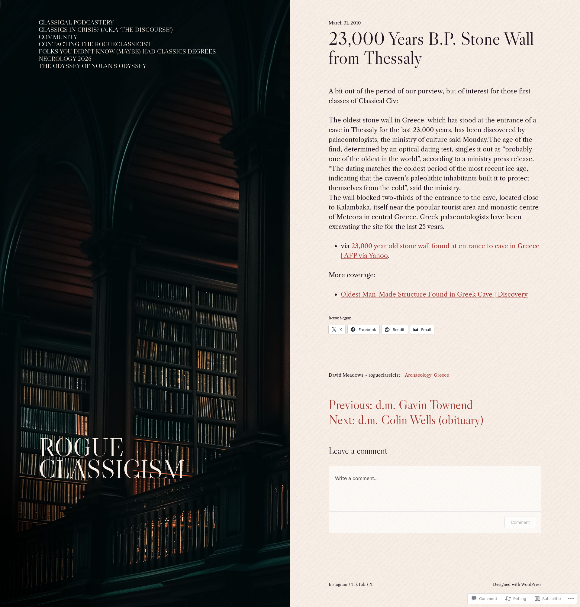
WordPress (531, 584)
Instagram (338, 584)
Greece (441, 375)
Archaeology (418, 375)
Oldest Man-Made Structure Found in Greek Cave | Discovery (434, 294)
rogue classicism (112, 458)
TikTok (358, 584)
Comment (520, 522)
